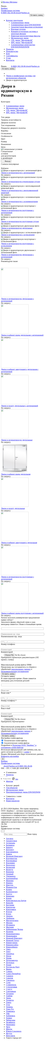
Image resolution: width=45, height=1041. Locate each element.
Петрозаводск (12, 960)
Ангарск (9, 838)
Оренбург (10, 954)
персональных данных (20, 669)
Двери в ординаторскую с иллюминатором (19, 201)
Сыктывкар (11, 991)
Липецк (9, 916)
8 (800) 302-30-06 (8, 13)
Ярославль (10, 1036)
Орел (8, 951)
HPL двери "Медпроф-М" (17, 112)
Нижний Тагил (12, 940)
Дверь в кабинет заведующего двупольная (19, 543)
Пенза (8, 956)
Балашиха (10, 845)
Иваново (10, 881)
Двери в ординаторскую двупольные (16, 228)
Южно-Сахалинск (13, 1031)
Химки (9, 1018)
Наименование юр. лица (11, 636)
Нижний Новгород (14, 938)
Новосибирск (12, 947)
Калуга (9, 894)
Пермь (9, 958)
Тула (8, 1005)
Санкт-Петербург (13, 974)
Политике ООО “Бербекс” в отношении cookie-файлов (18, 746)
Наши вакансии (13, 801)
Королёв (9, 903)
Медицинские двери (15, 108)
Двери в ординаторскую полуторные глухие (20, 221)
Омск (8, 949)
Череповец (10, 1025)
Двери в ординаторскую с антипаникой (18, 173)
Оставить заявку (36, 15)
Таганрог (10, 994)
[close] (1, 779)
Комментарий (7, 652)
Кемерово (10, 896)
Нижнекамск (11, 936)
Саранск (9, 976)
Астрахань (10, 843)
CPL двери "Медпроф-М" (17, 110)
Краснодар (10, 907)
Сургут (9, 989)
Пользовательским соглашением (15, 671)
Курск (8, 914)
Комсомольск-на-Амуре (16, 900)
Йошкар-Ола (11, 887)
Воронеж (10, 872)
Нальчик (9, 932)
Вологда (9, 869)
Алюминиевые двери (15, 106)
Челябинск (10, 1022)
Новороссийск (12, 945)
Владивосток (11, 858)
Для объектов (12, 788)
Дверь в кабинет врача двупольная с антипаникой (22, 335)
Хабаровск (10, 1016)
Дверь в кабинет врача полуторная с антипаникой (22, 613)
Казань (9, 889)
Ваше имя (6, 693)
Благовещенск (12, 852)
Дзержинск (11, 876)
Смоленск (10, 980)
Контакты (10, 798)
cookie (26, 752)
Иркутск (9, 885)
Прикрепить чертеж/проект (12, 721)
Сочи (8, 982)
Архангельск (11, 841)
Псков (8, 965)
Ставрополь (11, 985)
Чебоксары (10, 1020)
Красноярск (11, 909)
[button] (4, 16)
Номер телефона (8, 644)
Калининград (12, 892)
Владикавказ (11, 861)
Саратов (9, 978)
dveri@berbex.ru (22, 13)
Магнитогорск (12, 920)
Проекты (10, 775)
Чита (8, 1027)
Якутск (9, 1033)
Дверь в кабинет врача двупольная (15, 474)
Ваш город (32, 834)
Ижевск (9, 883)
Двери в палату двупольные (13, 508)
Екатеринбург (12, 878)
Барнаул (9, 847)
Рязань (9, 969)
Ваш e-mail (5, 708)
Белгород (10, 850)
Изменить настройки (10, 756)
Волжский (10, 867)
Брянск (9, 854)
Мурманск (10, 925)
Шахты (9, 1029)
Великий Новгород (14, 856)
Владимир (10, 863)
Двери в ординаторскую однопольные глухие (20, 182)
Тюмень (9, 1007)
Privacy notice (7, 778)
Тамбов (9, 996)
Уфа (8, 1013)
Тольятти (10, 1000)
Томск (8, 1002)
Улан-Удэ (10, 1009)
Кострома (10, 905)
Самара (9, 971)
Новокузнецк (11, 943)
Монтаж (9, 781)
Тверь (8, 998)
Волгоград (10, 865)
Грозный (9, 874)
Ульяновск (10, 1011)
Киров (9, 898)
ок (3, 759)
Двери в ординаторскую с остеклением (17, 235)
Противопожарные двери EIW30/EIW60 (23, 792)
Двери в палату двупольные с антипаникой (19, 406)
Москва (9, 923)
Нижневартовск (13, 934)
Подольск (10, 963)
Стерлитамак (11, 987)
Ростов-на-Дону (13, 967)
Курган (9, 912)
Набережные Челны (14, 929)
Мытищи (10, 927)
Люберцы (10, 918)
